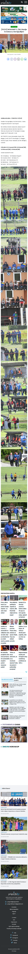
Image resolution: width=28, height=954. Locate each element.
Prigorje (14, 911)
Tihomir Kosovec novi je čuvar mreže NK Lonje (14, 834)
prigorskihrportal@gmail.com (15, 904)
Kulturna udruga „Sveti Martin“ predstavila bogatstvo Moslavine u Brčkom (17, 717)
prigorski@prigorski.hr (13, 901)
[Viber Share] (15, 59)
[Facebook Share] (11, 59)
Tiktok (15, 943)
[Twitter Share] (18, 59)
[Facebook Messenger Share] (8, 59)
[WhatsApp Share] (22, 59)
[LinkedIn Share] (25, 59)
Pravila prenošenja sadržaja (14, 928)
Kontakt (14, 924)
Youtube (15, 940)
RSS (15, 933)
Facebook (15, 935)
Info (14, 920)
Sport (14, 913)
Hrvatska (14, 907)
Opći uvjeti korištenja (14, 926)
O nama (14, 917)
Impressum (14, 922)
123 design (14, 951)
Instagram (15, 938)
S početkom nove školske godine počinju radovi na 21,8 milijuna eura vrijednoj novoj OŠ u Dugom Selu (17, 702)
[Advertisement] (14, 75)
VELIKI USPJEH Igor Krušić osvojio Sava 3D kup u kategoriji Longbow (17, 685)
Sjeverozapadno (14, 909)
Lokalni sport (14, 26)
